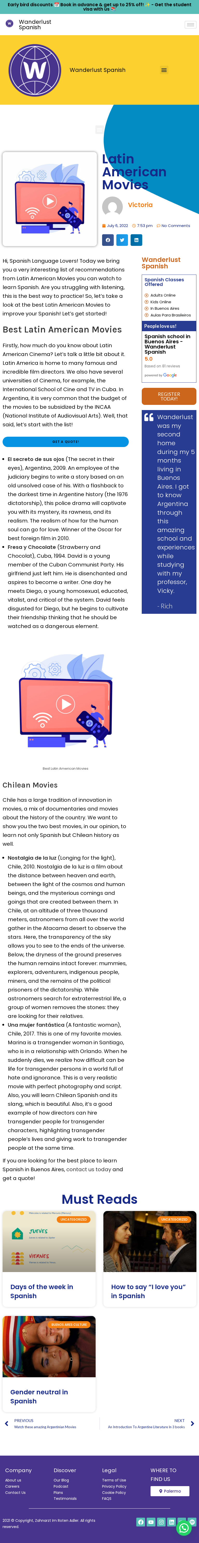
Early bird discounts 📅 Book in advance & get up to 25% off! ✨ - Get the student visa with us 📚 (99, 7)
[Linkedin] (171, 1522)
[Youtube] (151, 1522)
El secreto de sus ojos (36, 459)
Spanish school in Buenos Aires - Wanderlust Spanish (167, 344)
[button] (164, 70)
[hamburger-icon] (190, 24)
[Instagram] (161, 1522)
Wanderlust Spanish (35, 24)
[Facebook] (140, 1522)
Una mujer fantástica (36, 1024)
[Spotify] (192, 1522)
